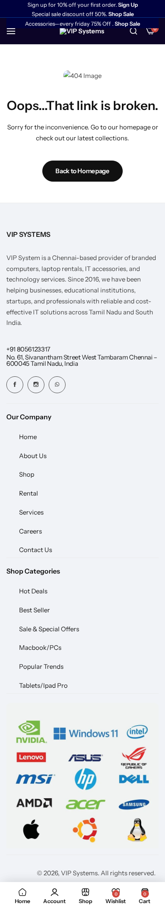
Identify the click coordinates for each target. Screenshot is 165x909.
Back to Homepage (82, 171)
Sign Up (128, 5)
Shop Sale (121, 14)
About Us (33, 456)
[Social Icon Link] (14, 384)
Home (28, 437)
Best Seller (34, 610)
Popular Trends (41, 666)
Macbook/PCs (40, 648)
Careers (30, 531)
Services (31, 512)
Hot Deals (33, 591)
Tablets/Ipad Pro (43, 685)
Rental (28, 493)
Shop (26, 474)
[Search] (133, 31)
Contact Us (35, 550)
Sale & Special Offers (49, 629)
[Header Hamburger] (15, 31)
